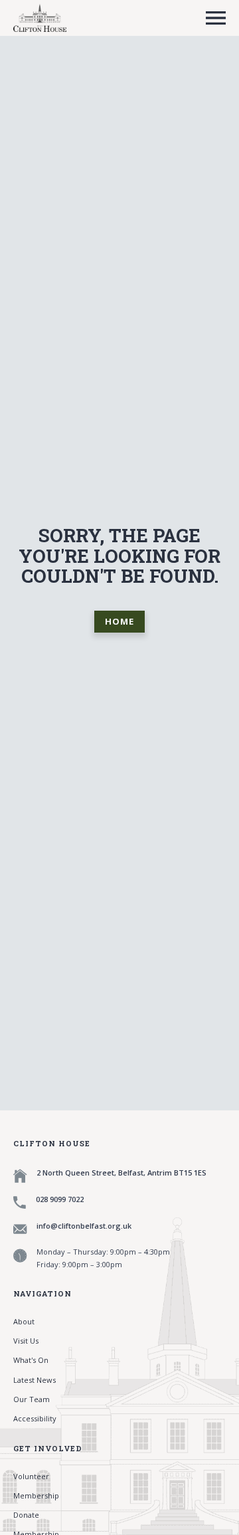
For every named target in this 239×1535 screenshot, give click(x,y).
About (24, 1321)
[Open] (216, 18)
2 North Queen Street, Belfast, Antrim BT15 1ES (121, 1172)
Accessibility (34, 1418)
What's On (30, 1360)
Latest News (34, 1380)
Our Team (31, 1399)
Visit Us (26, 1341)
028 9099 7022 (60, 1199)
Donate (26, 1515)
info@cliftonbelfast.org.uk (84, 1226)
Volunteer (31, 1476)
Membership (36, 1495)
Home (119, 621)
